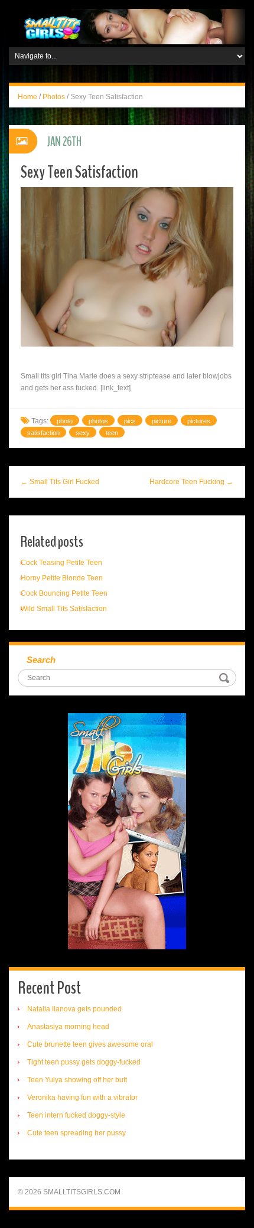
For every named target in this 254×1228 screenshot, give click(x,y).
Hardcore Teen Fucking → (191, 482)
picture (161, 420)
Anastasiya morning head (68, 1027)
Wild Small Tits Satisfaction (64, 609)
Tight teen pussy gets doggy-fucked (84, 1062)
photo (65, 420)
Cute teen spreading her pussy (76, 1133)
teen (112, 432)
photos (98, 420)
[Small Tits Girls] (127, 26)
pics (130, 420)
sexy (83, 432)
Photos (54, 97)
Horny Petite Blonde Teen (62, 578)
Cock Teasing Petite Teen (61, 563)
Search (41, 660)
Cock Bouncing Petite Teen (64, 593)
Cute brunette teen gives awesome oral (90, 1044)
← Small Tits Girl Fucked (60, 482)
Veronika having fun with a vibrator (82, 1097)
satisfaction (43, 432)
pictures (198, 420)
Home (27, 97)
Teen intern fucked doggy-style (76, 1115)
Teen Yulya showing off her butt (77, 1080)
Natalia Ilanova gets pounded (74, 1009)
